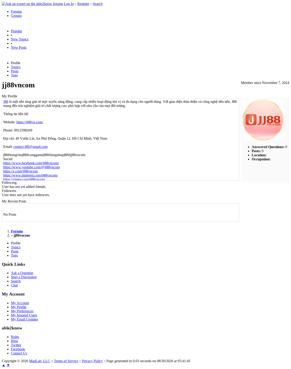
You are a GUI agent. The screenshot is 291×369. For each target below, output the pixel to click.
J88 (5, 102)
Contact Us (19, 353)
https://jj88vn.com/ (29, 122)
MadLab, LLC (39, 361)
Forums (16, 11)
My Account (20, 303)
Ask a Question (22, 273)
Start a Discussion (24, 277)
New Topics (19, 39)
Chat (14, 285)
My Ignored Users (24, 315)
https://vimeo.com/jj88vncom (24, 179)
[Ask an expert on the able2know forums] (32, 4)
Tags (14, 75)
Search (98, 4)
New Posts (18, 47)
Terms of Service (66, 361)
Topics (15, 67)
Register (83, 4)
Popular (16, 31)
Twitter (16, 345)
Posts (14, 71)
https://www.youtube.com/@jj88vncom (31, 167)
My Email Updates (24, 319)
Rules (15, 337)
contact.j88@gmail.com (30, 147)
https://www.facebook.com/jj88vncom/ (31, 163)
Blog (14, 341)
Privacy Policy (92, 361)
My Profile (18, 307)
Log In (69, 4)
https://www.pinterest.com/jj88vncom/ (30, 175)
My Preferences (22, 311)
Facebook (18, 349)
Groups (16, 16)
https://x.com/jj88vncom (20, 171)
